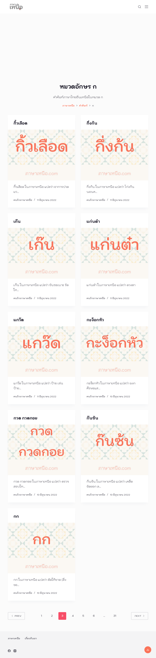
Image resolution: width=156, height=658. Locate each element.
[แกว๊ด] (41, 351)
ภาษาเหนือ (14, 638)
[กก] (41, 548)
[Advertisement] (78, 42)
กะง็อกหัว (95, 319)
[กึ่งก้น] (114, 155)
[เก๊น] (41, 253)
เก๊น (17, 221)
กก (16, 516)
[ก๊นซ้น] (114, 449)
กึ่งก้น (92, 123)
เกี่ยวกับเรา (31, 638)
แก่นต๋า (93, 221)
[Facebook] (9, 650)
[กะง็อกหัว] (114, 351)
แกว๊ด (19, 319)
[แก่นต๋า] (114, 253)
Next (138, 615)
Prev (18, 615)
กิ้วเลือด (20, 123)
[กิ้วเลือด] (41, 155)
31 (114, 615)
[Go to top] (147, 649)
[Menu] (146, 6)
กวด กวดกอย (25, 418)
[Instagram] (15, 650)
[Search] (139, 6)
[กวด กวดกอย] (41, 449)
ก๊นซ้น (92, 418)
